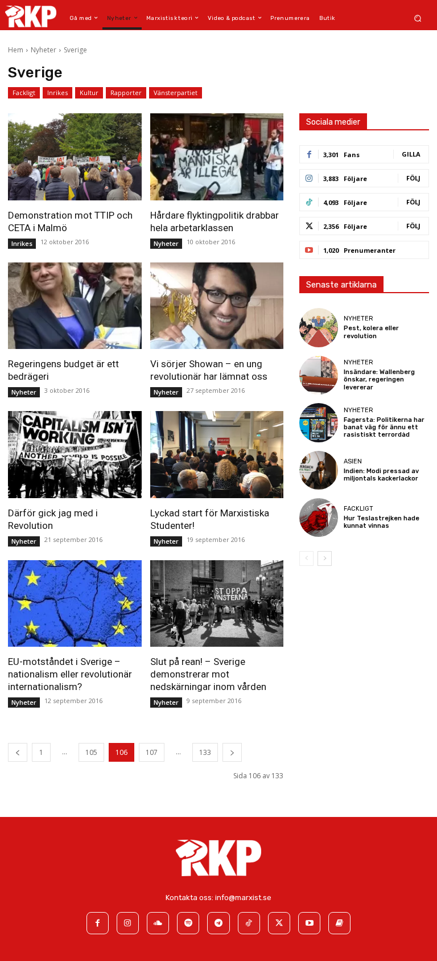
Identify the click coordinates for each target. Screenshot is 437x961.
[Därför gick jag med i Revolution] (75, 454)
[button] (418, 18)
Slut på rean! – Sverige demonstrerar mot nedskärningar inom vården (208, 674)
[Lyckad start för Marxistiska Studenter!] (217, 454)
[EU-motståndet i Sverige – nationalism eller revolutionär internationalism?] (75, 603)
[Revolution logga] (30, 16)
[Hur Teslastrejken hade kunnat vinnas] (318, 517)
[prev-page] (17, 752)
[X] (279, 923)
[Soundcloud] (158, 923)
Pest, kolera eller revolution (371, 332)
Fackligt (24, 92)
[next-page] (232, 752)
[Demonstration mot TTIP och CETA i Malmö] (75, 156)
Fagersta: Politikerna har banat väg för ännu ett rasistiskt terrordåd (384, 427)
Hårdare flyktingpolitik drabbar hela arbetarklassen (214, 221)
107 (152, 752)
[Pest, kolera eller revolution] (318, 327)
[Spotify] (188, 923)
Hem (15, 50)
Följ (413, 178)
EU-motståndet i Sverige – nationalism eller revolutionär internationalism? (70, 674)
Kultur (89, 92)
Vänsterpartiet (175, 92)
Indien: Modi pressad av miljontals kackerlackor (381, 474)
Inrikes (57, 92)
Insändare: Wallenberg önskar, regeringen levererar (379, 379)
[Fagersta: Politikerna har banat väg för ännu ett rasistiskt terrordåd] (318, 422)
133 (205, 752)
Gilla (411, 154)
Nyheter (43, 50)
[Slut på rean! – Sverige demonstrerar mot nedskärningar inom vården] (217, 603)
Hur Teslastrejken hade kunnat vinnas (381, 522)
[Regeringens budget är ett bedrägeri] (75, 305)
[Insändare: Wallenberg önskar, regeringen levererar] (318, 375)
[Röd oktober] (339, 923)
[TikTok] (249, 923)
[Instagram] (128, 923)
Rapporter (126, 92)
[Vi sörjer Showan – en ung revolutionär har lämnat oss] (217, 305)
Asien (353, 461)
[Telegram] (218, 923)
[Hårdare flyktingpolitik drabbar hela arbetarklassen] (217, 156)
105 (91, 752)
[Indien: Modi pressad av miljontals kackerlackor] (318, 470)
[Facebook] (97, 923)
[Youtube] (309, 923)
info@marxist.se (243, 897)
